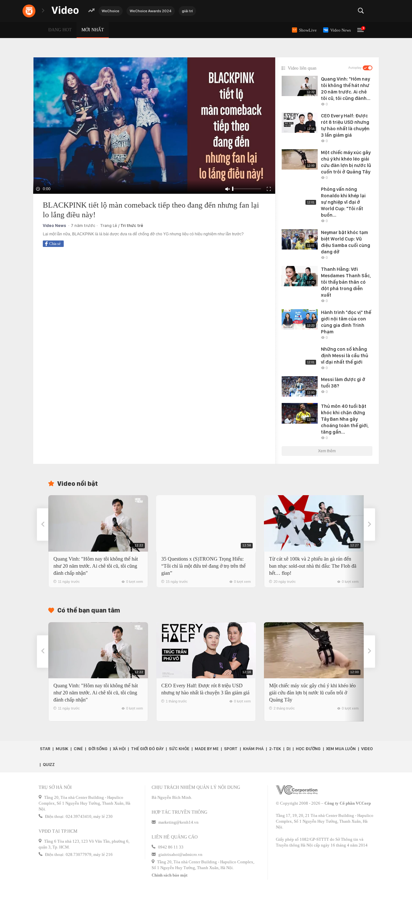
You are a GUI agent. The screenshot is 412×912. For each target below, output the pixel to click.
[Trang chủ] (65, 10)
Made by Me (207, 748)
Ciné (78, 748)
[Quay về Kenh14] (29, 11)
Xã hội (119, 748)
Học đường (308, 748)
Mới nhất (92, 29)
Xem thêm (327, 451)
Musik (62, 748)
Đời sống (98, 748)
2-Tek (275, 748)
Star (45, 748)
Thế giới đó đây (147, 748)
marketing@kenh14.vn (178, 822)
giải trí (187, 11)
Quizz (49, 764)
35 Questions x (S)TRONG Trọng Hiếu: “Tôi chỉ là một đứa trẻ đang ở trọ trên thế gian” (203, 566)
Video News (54, 225)
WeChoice (110, 11)
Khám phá (253, 748)
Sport (231, 748)
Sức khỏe (179, 748)
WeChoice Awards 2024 (151, 11)
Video (367, 748)
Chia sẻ (55, 243)
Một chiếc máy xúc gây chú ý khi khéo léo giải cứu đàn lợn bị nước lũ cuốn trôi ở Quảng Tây (312, 692)
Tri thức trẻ (131, 225)
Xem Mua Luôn (341, 748)
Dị (288, 748)
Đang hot (60, 29)
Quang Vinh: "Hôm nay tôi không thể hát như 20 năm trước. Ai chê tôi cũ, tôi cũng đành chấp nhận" (95, 566)
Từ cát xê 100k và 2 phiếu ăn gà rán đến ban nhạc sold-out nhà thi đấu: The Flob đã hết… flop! (312, 566)
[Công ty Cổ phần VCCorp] (296, 790)
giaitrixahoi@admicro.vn (180, 854)
